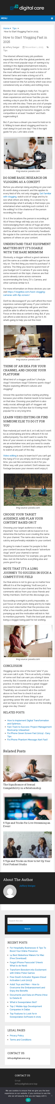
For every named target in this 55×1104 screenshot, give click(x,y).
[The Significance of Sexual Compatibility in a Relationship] (27, 768)
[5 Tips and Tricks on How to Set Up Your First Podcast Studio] (27, 844)
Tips (5, 50)
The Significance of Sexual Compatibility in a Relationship (22, 786)
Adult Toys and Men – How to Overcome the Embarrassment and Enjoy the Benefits (27, 987)
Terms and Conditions (20, 1039)
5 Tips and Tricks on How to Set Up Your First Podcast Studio (26, 862)
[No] (51, 1095)
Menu (4, 18)
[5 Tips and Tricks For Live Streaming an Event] (27, 806)
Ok (28, 1100)
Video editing (9, 455)
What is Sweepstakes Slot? (23, 1002)
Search (27, 929)
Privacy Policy (17, 1035)
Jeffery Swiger (12, 47)
